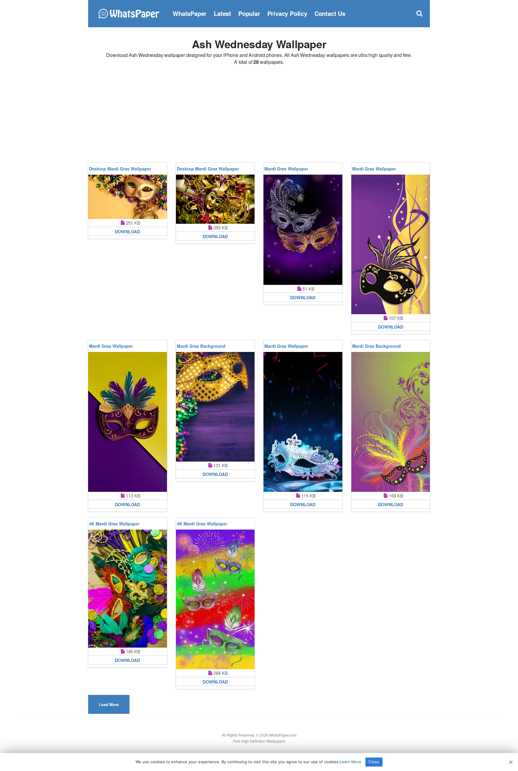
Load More (109, 704)
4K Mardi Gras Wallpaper (114, 524)
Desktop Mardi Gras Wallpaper (120, 169)
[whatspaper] (129, 12)
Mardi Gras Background (201, 346)
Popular (249, 13)
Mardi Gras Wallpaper (286, 169)
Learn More (350, 761)
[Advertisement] (259, 115)
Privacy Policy (287, 13)
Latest (222, 13)
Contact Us (329, 13)
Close (373, 761)
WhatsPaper (190, 13)
